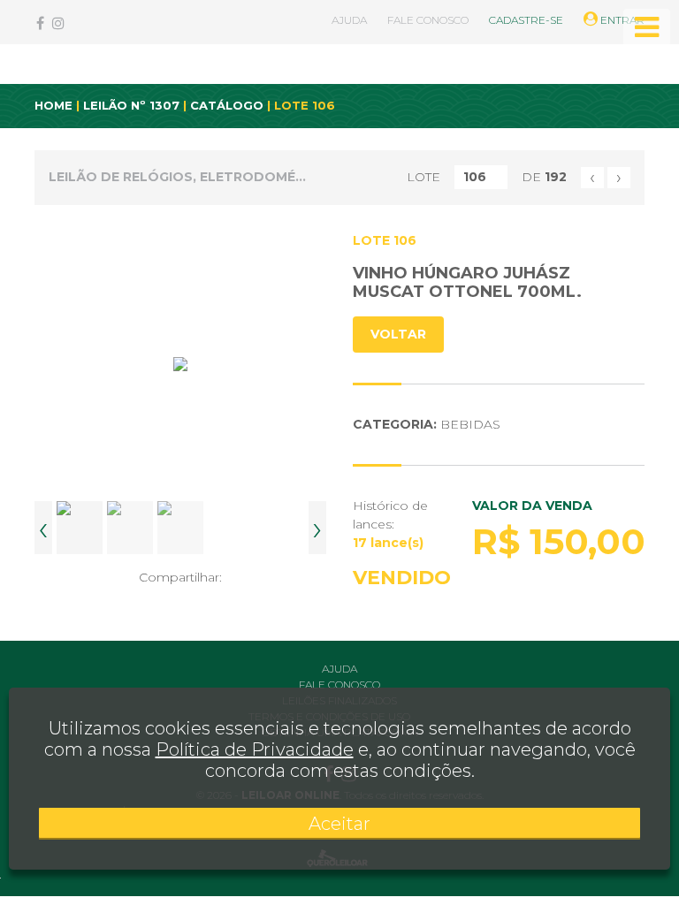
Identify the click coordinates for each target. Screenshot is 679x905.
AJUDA (349, 20)
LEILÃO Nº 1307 (131, 105)
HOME (53, 105)
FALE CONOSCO (428, 20)
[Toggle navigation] (646, 27)
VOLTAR (398, 334)
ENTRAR (621, 20)
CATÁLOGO (226, 105)
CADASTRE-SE (526, 20)
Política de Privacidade (255, 749)
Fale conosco (339, 684)
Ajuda (339, 668)
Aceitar (339, 823)
